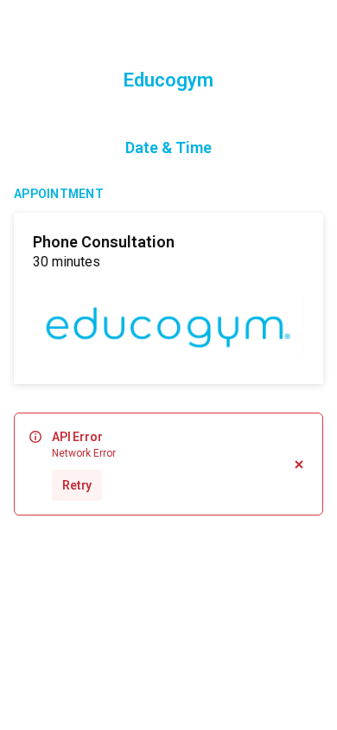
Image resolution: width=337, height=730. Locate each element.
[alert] (168, 464)
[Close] (299, 464)
